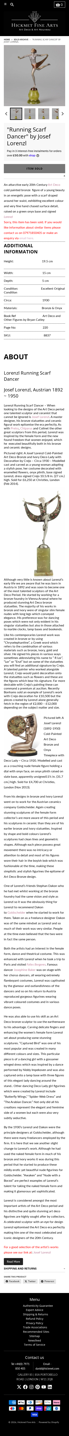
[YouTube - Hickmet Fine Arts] (43, 1387)
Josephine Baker (25, 969)
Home (7, 39)
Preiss (15, 428)
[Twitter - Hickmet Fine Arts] (19, 1387)
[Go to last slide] (6, 114)
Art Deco (54, 184)
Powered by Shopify (49, 1422)
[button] (16, 114)
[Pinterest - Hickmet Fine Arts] (37, 1387)
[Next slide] (62, 114)
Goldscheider (16, 912)
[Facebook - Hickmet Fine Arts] (25, 1387)
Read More (13, 1261)
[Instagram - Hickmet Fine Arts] (31, 1387)
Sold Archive (21, 39)
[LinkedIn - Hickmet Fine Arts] (50, 1387)
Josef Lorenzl (40, 417)
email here (26, 238)
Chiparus (26, 428)
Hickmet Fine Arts (26, 1422)
